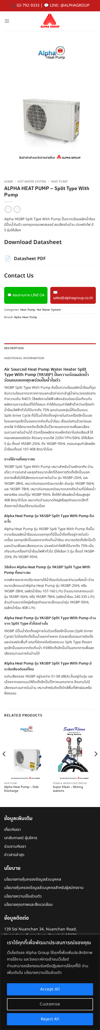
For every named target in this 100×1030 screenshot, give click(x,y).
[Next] (95, 765)
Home (8, 182)
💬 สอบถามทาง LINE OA (25, 295)
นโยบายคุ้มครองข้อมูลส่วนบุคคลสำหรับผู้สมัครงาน (44, 888)
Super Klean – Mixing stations (68, 789)
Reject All (50, 1019)
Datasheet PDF (25, 259)
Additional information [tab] (24, 358)
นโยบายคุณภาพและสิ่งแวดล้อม (28, 904)
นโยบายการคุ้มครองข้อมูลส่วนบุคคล (32, 879)
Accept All (50, 989)
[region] (50, 982)
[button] (6, 21)
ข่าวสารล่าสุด (14, 855)
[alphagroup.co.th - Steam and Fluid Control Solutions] (50, 21)
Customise (50, 1004)
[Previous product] (17, 209)
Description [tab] (14, 348)
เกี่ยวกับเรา (12, 829)
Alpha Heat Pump (25, 317)
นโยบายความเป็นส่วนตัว (23, 896)
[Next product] (8, 209)
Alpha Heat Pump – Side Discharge (21, 789)
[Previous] (4, 765)
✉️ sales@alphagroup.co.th (73, 295)
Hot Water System (32, 182)
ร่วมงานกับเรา (15, 846)
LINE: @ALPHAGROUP (69, 5)
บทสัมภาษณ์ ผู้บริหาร (20, 838)
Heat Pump (59, 182)
